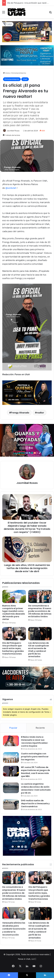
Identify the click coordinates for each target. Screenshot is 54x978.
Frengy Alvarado (20, 412)
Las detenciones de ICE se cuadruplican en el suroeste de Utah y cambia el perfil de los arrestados (38, 650)
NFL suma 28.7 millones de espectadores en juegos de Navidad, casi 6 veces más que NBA (35, 772)
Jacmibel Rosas (13, 131)
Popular (13, 727)
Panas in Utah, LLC (26, 959)
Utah (25, 79)
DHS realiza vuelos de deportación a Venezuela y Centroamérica (35, 803)
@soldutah (10, 188)
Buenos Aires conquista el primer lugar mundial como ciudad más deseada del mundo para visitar (13, 612)
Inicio (7, 73)
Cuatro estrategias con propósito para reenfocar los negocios (35, 756)
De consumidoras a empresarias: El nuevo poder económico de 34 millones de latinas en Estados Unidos (39, 611)
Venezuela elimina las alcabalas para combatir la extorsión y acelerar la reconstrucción (13, 928)
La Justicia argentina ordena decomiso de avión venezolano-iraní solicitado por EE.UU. (36, 788)
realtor (40, 412)
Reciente (40, 727)
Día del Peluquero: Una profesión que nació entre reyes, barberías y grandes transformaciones (13, 648)
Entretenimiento (19, 73)
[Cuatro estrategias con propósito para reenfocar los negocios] (11, 757)
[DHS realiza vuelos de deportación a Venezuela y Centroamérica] (11, 804)
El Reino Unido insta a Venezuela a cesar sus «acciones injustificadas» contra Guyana (34, 741)
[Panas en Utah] (16, 12)
